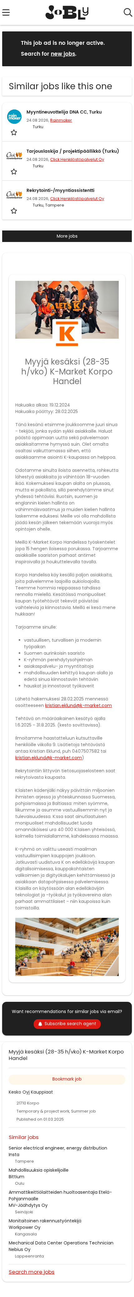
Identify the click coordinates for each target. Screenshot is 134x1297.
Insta (14, 1154)
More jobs (67, 236)
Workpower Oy (25, 1227)
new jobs (63, 54)
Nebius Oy (20, 1249)
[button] (122, 48)
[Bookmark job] (14, 132)
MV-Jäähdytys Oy (28, 1205)
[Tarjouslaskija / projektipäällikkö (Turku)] (14, 156)
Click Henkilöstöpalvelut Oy (77, 159)
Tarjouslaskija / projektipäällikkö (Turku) (72, 151)
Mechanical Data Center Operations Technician (61, 1243)
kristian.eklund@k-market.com (78, 705)
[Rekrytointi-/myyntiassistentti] (14, 195)
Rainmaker (61, 120)
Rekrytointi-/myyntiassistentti (60, 190)
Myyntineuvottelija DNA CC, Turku (64, 112)
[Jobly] (67, 12)
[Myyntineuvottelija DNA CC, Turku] (14, 116)
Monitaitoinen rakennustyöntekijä (45, 1221)
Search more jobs (32, 1271)
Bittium (16, 1177)
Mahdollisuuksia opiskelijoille (39, 1170)
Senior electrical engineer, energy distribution (58, 1148)
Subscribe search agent (70, 1023)
